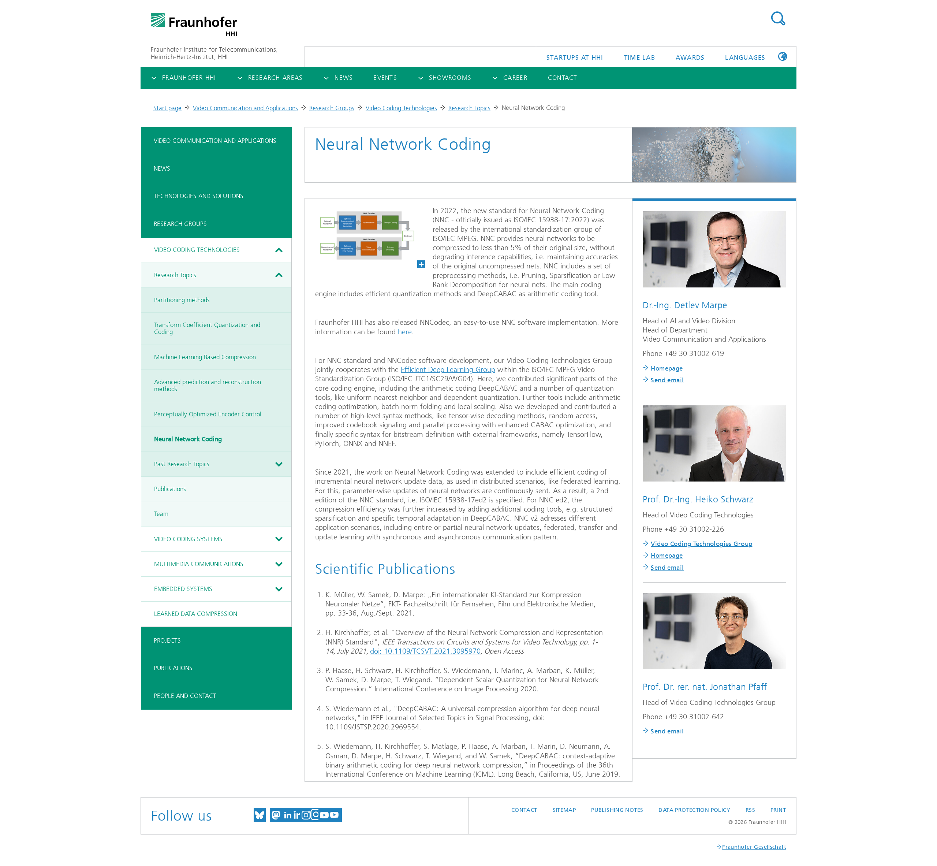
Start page (167, 108)
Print (778, 810)
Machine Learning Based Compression (205, 357)
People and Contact (185, 695)
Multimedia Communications (198, 564)
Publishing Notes (617, 810)
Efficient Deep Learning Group (448, 369)
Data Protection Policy (694, 810)
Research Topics (469, 108)
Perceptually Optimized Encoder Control (207, 414)
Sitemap (564, 810)
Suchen (778, 18)
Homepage (667, 368)
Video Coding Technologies (401, 108)
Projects (167, 640)
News (162, 168)
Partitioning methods (182, 300)
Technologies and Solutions (198, 196)
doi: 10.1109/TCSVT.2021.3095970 (425, 651)
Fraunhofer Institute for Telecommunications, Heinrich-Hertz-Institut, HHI (214, 53)
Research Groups (331, 108)
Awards (690, 57)
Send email (667, 380)
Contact (524, 810)
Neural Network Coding (188, 439)
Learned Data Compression (195, 613)
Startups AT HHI (575, 57)
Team (161, 513)
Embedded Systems (183, 588)
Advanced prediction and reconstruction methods (207, 385)
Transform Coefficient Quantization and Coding (207, 328)
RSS (750, 810)
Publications (170, 489)
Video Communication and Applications (245, 108)
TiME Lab (639, 57)
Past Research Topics (181, 464)
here (405, 332)
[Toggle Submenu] (278, 250)
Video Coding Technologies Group (701, 543)
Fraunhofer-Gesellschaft (754, 847)
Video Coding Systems (188, 539)
